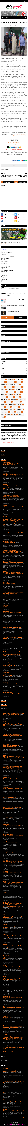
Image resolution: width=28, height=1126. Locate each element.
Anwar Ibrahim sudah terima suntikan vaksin (12, 684)
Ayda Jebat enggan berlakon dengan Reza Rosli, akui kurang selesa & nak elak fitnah (13, 946)
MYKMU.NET (5, 1068)
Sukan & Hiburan (4, 399)
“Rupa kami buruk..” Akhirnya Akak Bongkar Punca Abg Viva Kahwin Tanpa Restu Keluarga (13, 978)
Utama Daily (5, 796)
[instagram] (24, 1)
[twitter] (21, 1)
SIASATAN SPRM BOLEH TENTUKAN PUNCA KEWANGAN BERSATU (11, 497)
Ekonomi (2, 389)
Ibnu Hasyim (5, 1080)
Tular (17, 394)
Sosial (17, 397)
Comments (21, 317)
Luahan (21, 399)
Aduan (12, 412)
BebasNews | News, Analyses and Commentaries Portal (13, 1047)
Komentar (10, 379)
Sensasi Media (6, 663)
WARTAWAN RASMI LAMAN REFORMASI (11, 495)
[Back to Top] (19, 1122)
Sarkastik (3, 371)
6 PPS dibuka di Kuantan (8, 817)
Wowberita (5, 892)
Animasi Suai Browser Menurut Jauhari (11, 989)
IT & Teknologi (16, 402)
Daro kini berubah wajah (8, 853)
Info (8, 407)
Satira (3, 373)
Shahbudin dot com (7, 541)
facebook (25, 182)
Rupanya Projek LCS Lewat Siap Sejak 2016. (12, 612)
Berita (2, 379)
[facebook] (19, 1)
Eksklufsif (3, 366)
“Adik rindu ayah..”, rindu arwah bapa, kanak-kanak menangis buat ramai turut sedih (13, 779)
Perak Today (5, 605)
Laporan (10, 394)
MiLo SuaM (5, 682)
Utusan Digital (6, 824)
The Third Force (6, 1109)
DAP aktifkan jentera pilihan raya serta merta (12, 598)
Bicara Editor (4, 361)
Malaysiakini (5, 712)
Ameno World (6, 611)
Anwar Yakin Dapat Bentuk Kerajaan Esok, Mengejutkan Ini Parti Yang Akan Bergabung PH (13, 573)
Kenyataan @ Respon (18, 25)
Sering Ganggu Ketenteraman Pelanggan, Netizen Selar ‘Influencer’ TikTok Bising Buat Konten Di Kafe (13, 724)
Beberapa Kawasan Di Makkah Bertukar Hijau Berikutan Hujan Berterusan (12, 936)
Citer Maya (5, 571)
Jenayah (10, 389)
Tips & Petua (3, 409)
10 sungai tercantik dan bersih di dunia (11, 797)
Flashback (19, 404)
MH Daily (5, 473)
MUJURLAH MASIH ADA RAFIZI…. (9, 542)
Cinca (4, 1099)
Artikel (2, 382)
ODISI (4, 915)
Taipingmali (5, 591)
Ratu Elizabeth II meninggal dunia (13, 311)
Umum (18, 392)
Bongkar (3, 363)
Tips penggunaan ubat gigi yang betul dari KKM (15, 299)
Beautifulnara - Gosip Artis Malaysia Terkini (12, 766)
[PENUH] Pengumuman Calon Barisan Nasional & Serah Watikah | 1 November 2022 (13, 592)
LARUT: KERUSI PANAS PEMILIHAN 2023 (11, 843)
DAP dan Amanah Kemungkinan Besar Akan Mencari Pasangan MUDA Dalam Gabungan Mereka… (13, 626)
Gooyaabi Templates (21, 1124)
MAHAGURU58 (6, 672)
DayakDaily (5, 505)
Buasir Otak (5, 871)
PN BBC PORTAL (6, 1016)
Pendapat (9, 387)
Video (2, 387)
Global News (5, 976)
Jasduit (4, 881)
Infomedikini (5, 988)
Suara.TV (5, 816)
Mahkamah (3, 392)
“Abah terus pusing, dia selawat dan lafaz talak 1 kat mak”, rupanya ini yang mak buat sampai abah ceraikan (13, 476)
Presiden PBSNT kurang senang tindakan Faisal (13, 562)
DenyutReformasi (7, 561)
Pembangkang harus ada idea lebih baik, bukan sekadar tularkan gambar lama (12, 746)
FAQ (14, 414)
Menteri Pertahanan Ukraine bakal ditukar (12, 825)
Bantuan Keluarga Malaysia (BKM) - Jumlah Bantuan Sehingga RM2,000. (12, 664)
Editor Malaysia (6, 841)
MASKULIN (5, 924)
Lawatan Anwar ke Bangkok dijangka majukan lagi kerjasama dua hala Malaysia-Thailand (13, 713)
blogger (16, 182)
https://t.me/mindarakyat (20, 134)
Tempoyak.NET (6, 944)
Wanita (2, 407)
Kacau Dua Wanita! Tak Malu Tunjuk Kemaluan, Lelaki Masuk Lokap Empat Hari (12, 862)
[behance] (26, 1)
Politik (19, 382)
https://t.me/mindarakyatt (19, 136)
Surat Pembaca (10, 382)
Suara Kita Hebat (6, 624)
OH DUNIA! (5, 934)
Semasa (18, 379)
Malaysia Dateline (6, 462)
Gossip (3, 368)
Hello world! (5, 606)
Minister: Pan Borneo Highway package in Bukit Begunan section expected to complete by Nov (13, 507)
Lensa (11, 409)
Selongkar (7, 317)
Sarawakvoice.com (7, 851)
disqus (20, 182)
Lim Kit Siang (6, 517)
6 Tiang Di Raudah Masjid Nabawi (13, 288)
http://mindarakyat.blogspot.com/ (14, 142)
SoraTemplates (9, 1124)
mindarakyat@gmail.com (14, 144)
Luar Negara (18, 387)
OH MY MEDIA (5, 806)
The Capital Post (6, 955)
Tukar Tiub (5, 582)
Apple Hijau (5, 1025)
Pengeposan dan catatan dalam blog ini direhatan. (13, 533)
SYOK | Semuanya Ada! (8, 1052)
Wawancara (15, 407)
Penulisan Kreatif (4, 412)
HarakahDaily (6, 1090)
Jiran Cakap (5, 1035)
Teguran (2, 404)
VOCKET (4, 722)
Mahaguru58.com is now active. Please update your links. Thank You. (12, 674)
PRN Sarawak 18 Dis (7, 1017)
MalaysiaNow (5, 787)
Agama (11, 397)
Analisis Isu (3, 384)
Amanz (4, 755)
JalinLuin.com (6, 733)
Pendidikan (3, 397)
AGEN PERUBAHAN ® (7, 692)
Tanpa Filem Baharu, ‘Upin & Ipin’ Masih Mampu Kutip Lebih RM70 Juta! (12, 916)
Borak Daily (5, 860)
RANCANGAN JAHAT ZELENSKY (9, 583)
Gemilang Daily (6, 777)
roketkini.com (6, 597)
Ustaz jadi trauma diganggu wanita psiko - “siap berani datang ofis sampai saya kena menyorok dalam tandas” (13, 487)
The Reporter (6, 902)
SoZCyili (4, 1006)
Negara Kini (5, 646)
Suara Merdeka (6, 744)
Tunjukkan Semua (24, 1117)
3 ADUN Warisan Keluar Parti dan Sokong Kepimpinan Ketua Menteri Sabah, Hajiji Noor (12, 734)
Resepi (2, 417)
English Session (11, 404)
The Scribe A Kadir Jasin (8, 620)
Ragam (9, 402)
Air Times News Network (8, 834)
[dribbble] (23, 1)
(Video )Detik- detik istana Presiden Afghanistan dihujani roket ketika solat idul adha (13, 1026)
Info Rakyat (5, 484)
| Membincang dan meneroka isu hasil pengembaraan (11, 652)
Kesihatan (11, 392)
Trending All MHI (6, 996)
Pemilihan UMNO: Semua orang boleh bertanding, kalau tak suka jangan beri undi (13, 1070)
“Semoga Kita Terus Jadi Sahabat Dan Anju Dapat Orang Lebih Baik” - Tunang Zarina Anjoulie (13, 768)
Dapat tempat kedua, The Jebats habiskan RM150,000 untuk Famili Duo (11, 464)
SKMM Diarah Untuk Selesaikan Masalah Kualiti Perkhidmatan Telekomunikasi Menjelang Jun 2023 (13, 757)
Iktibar (20, 414)
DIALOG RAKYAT (6, 636)
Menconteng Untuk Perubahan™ (10, 550)
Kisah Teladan (18, 409)
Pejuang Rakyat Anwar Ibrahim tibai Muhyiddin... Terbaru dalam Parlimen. (13, 694)
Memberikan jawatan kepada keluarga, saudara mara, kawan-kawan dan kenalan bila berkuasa (13, 883)
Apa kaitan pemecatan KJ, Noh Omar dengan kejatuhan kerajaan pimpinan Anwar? (12, 552)
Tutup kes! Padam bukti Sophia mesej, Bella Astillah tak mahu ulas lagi (12, 807)
